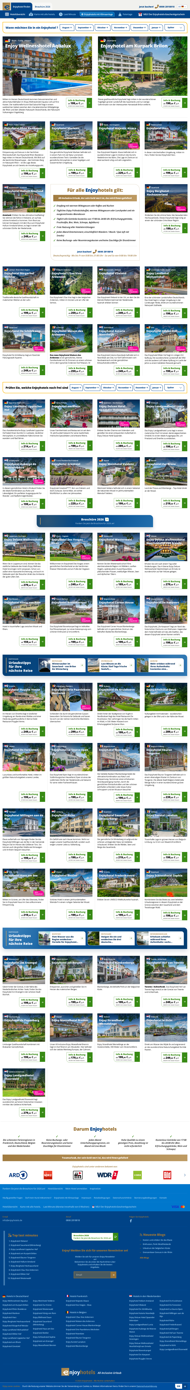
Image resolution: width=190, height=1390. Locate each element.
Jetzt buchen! (156, 6)
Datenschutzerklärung (146, 1386)
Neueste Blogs (154, 1235)
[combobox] (182, 7)
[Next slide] (185, 1175)
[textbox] (182, 7)
